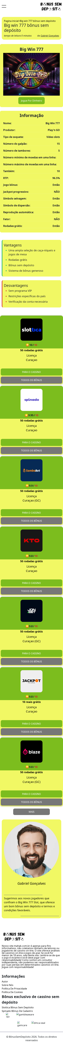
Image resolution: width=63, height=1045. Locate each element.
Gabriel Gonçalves (50, 35)
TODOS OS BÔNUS (31, 380)
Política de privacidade (14, 988)
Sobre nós (7, 985)
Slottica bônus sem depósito (18, 1007)
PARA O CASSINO (31, 372)
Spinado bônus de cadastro (17, 1011)
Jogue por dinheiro (31, 100)
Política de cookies (12, 992)
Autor (5, 981)
